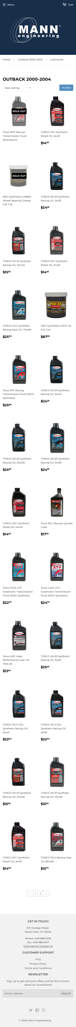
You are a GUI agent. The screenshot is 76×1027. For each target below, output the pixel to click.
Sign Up (66, 993)
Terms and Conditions (38, 968)
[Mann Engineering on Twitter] (31, 1010)
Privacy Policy (38, 963)
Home (6, 59)
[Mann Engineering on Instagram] (43, 1010)
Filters (66, 87)
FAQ (38, 959)
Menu (10, 4)
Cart (70, 4)
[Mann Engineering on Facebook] (37, 1010)
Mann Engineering (39, 1020)
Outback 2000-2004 (30, 59)
